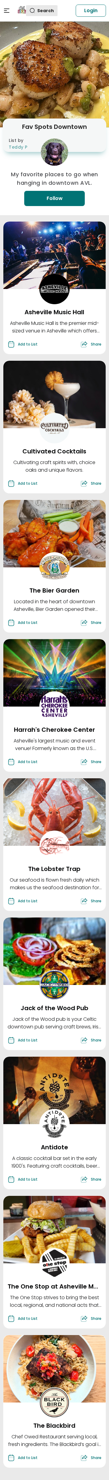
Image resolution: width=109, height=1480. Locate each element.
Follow (55, 198)
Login (90, 10)
